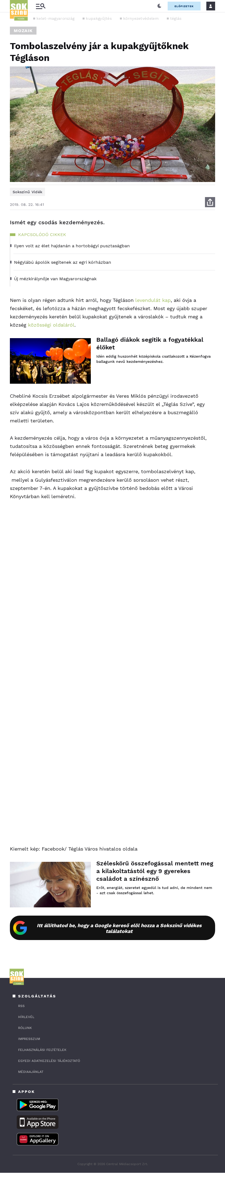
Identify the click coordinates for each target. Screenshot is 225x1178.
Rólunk (25, 1028)
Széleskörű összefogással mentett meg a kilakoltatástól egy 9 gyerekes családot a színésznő (154, 871)
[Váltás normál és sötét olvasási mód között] (159, 6)
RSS (21, 1006)
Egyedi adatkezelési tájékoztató (49, 1061)
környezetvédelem (141, 18)
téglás (176, 18)
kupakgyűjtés (99, 18)
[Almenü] (40, 6)
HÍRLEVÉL (26, 1017)
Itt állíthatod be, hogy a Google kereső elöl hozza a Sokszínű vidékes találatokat (119, 928)
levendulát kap (152, 300)
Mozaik (23, 30)
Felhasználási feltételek (42, 1050)
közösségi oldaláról (51, 325)
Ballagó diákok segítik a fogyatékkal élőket (149, 343)
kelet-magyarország (55, 18)
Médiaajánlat (30, 1072)
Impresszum (29, 1039)
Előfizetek (184, 6)
